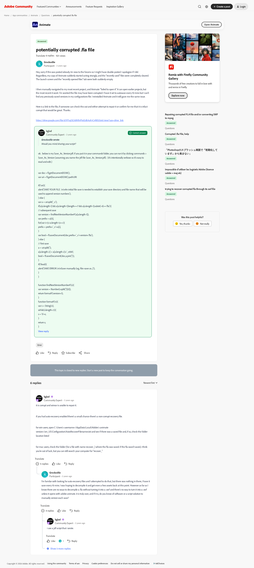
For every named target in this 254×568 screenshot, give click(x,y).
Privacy (85, 563)
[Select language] (206, 6)
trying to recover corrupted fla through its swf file (190, 188)
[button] (222, 6)
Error (39, 345)
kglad (49, 130)
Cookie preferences (100, 563)
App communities (20, 15)
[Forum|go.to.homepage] (18, 6)
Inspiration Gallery (115, 6)
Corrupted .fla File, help (177, 133)
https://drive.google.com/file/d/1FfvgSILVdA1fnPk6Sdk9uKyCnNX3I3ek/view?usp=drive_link (80, 120)
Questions (45, 15)
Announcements (74, 6)
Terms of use (74, 563)
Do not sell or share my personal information (130, 563)
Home (6, 15)
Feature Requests (94, 6)
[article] (93, 431)
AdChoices (160, 563)
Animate (34, 15)
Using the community (56, 563)
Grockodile (49, 62)
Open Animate (211, 24)
